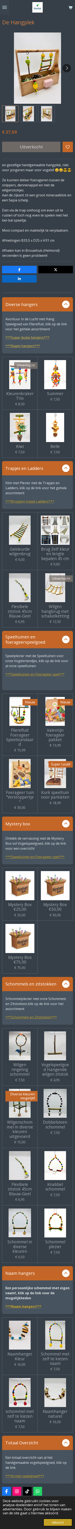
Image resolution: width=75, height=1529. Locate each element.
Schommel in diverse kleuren (20, 1247)
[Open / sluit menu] (4, 7)
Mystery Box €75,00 (20, 960)
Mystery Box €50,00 (55, 907)
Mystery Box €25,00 (20, 907)
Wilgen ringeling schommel (20, 1069)
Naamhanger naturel (55, 1414)
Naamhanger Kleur (20, 1356)
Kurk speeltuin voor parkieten (55, 795)
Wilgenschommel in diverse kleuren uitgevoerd (20, 1129)
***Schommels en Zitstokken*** (31, 1017)
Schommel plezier (55, 1244)
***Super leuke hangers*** (27, 337)
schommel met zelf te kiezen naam (20, 1416)
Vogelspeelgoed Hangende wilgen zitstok (55, 1069)
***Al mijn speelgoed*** (24, 1476)
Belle (55, 446)
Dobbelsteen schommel (55, 1124)
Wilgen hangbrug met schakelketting (55, 611)
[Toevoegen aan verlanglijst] (67, 147)
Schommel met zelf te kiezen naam (55, 1359)
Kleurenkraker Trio (20, 396)
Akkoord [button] (58, 1522)
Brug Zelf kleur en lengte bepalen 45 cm (55, 554)
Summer (55, 393)
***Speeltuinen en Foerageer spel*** (35, 674)
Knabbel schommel (55, 1187)
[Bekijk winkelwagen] (70, 7)
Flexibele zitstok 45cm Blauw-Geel (20, 611)
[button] (10, 113)
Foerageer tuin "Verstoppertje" (20, 797)
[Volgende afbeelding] (66, 68)
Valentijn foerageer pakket (55, 735)
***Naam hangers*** (22, 346)
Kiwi (20, 446)
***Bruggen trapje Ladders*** (29, 501)
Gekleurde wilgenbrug (19, 551)
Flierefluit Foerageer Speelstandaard (20, 737)
